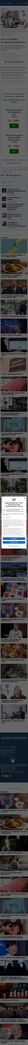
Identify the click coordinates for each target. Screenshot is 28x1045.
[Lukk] (25, 498)
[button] (14, 518)
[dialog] (14, 523)
